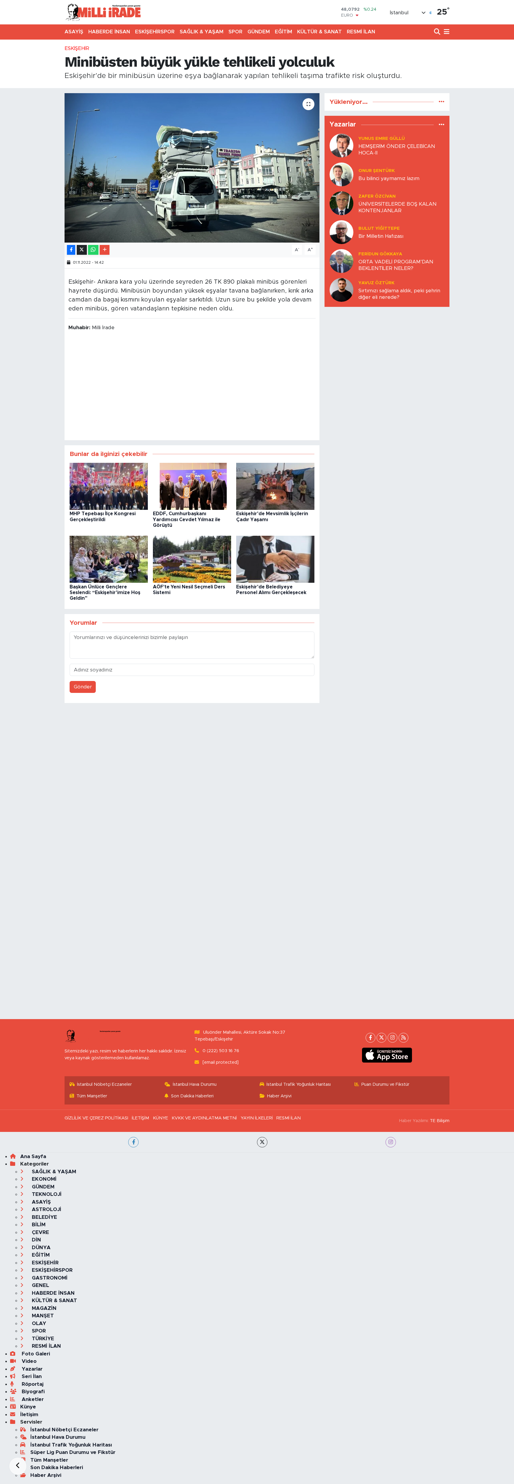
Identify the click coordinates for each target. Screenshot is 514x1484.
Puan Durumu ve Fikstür (385, 1084)
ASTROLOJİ (45, 1209)
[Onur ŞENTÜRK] (341, 174)
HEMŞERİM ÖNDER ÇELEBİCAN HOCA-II (396, 149)
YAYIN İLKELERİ (257, 1118)
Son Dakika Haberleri (192, 1096)
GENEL (39, 1285)
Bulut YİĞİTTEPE (379, 228)
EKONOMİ (43, 1179)
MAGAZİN (43, 1308)
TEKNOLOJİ (46, 1194)
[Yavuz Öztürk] (341, 289)
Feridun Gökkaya (380, 254)
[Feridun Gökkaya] (341, 260)
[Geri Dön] (18, 1466)
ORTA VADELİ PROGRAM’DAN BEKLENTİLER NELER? (395, 265)
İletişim (29, 1414)
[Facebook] (370, 1038)
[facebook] (133, 1142)
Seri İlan (31, 1376)
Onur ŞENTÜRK (376, 170)
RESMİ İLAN (361, 31)
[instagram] (391, 1142)
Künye (28, 1406)
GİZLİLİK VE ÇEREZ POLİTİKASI (96, 1118)
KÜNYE (160, 1118)
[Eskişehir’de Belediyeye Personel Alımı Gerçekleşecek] (275, 559)
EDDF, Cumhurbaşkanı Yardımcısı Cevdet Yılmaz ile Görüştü (186, 519)
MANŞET (42, 1315)
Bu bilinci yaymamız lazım (388, 178)
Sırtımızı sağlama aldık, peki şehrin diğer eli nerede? (399, 293)
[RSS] (403, 1038)
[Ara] (437, 32)
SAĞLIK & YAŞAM (201, 31)
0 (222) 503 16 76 (221, 1051)
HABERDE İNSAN (109, 31)
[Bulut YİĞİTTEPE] (341, 232)
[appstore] (387, 1055)
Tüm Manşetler (91, 1096)
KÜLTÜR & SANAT (319, 31)
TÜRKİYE (42, 1338)
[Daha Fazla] (104, 250)
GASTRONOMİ (49, 1277)
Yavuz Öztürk (376, 283)
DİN (35, 1239)
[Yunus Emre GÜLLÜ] (341, 145)
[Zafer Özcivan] (341, 203)
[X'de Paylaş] (82, 250)
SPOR (235, 31)
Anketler (32, 1399)
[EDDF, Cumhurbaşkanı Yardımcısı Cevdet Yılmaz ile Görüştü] (192, 486)
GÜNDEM (258, 31)
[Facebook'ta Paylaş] (71, 250)
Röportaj (31, 1384)
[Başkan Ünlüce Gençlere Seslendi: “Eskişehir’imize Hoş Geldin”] (109, 559)
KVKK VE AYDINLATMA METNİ (204, 1118)
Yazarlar (31, 1368)
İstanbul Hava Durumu (195, 1084)
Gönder (83, 686)
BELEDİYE (43, 1217)
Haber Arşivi (279, 1096)
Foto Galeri (35, 1353)
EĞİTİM (283, 31)
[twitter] (262, 1142)
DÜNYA (40, 1247)
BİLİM (38, 1224)
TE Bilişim (439, 1121)
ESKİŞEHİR (77, 48)
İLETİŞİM (140, 1118)
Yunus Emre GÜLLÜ (381, 138)
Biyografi (32, 1391)
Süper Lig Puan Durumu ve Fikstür (72, 1452)
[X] (381, 1038)
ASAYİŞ (74, 31)
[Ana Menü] (445, 32)
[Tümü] (441, 101)
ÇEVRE (39, 1232)
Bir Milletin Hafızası (380, 236)
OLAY (38, 1323)
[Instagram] (392, 1038)
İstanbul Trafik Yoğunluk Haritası (299, 1084)
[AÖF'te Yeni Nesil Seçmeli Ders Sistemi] (192, 559)
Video (28, 1361)
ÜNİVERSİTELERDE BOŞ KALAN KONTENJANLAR (397, 207)
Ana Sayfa (33, 1156)
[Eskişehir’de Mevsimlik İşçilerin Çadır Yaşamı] (275, 486)
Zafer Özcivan (377, 196)
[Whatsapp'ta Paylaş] (93, 250)
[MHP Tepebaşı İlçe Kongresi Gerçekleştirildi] (109, 486)
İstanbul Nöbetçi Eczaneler (104, 1084)
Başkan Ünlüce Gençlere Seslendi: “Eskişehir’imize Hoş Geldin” (105, 593)
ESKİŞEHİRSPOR (155, 31)
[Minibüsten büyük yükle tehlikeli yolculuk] (192, 168)
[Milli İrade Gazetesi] (103, 12)
